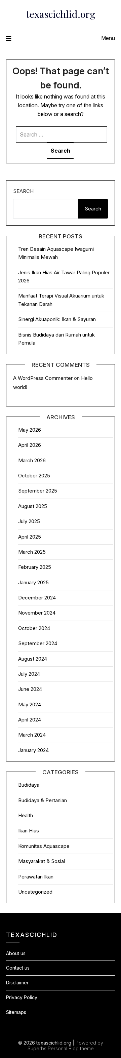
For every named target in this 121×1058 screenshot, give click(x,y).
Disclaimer (17, 982)
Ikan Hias (28, 830)
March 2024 (32, 735)
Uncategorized (35, 892)
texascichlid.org (60, 13)
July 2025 (29, 521)
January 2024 (33, 750)
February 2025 (34, 567)
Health (25, 815)
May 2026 (29, 430)
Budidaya (28, 785)
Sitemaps (16, 1012)
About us (16, 953)
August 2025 (32, 506)
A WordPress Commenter (43, 378)
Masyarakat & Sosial (41, 861)
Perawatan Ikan (35, 876)
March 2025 (32, 552)
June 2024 (30, 689)
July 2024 (29, 674)
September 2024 (37, 643)
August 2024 (32, 659)
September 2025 (37, 490)
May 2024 (29, 704)
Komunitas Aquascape (44, 846)
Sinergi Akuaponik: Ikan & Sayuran (57, 319)
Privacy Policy (21, 997)
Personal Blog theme (71, 1048)
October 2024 (34, 628)
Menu (108, 38)
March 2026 (32, 460)
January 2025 (33, 582)
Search (23, 191)
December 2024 (37, 597)
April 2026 (29, 445)
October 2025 (34, 475)
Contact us (18, 968)
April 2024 (29, 719)
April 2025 (29, 537)
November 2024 (36, 613)
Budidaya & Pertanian (42, 800)
